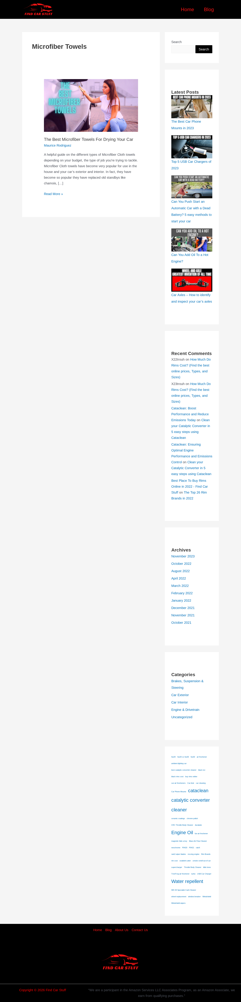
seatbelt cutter (185, 861)
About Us (121, 930)
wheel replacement (178, 897)
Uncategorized (181, 717)
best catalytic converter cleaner (183, 770)
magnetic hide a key (179, 841)
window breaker (194, 897)
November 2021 (183, 615)
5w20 (173, 757)
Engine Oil (182, 832)
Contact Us (140, 930)
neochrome (175, 848)
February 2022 (182, 593)
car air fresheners (178, 783)
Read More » (53, 194)
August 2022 (180, 571)
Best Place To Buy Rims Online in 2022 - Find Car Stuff (189, 486)
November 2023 (183, 556)
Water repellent (187, 881)
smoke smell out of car (202, 861)
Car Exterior (180, 695)
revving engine (193, 854)
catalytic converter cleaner (190, 804)
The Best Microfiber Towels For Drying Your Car (88, 139)
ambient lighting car (179, 763)
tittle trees (207, 867)
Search (176, 42)
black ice (201, 770)
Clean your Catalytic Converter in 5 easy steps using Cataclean (191, 468)
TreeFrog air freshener (180, 874)
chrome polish (192, 818)
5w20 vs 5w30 (183, 757)
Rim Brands (206, 854)
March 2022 (180, 586)
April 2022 (178, 578)
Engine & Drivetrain (185, 710)
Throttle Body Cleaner (192, 867)
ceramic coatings (178, 818)
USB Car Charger (204, 874)
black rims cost (177, 776)
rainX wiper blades (178, 854)
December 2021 (183, 608)
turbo (193, 874)
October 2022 (181, 563)
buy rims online (191, 776)
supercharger (176, 867)
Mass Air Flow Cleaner (198, 841)
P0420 (184, 848)
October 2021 (181, 622)
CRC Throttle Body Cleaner (182, 825)
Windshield (206, 897)
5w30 (193, 757)
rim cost (174, 861)
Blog (209, 9)
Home (187, 9)
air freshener (202, 757)
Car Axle (190, 783)
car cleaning (201, 783)
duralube (198, 825)
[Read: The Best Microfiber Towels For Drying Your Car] (91, 105)
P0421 (191, 848)
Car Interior (179, 702)
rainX (198, 848)
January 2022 (181, 600)
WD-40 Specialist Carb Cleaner (183, 890)
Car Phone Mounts (178, 792)
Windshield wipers (178, 903)
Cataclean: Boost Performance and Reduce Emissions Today (190, 414)
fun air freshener (201, 833)
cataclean (198, 790)
